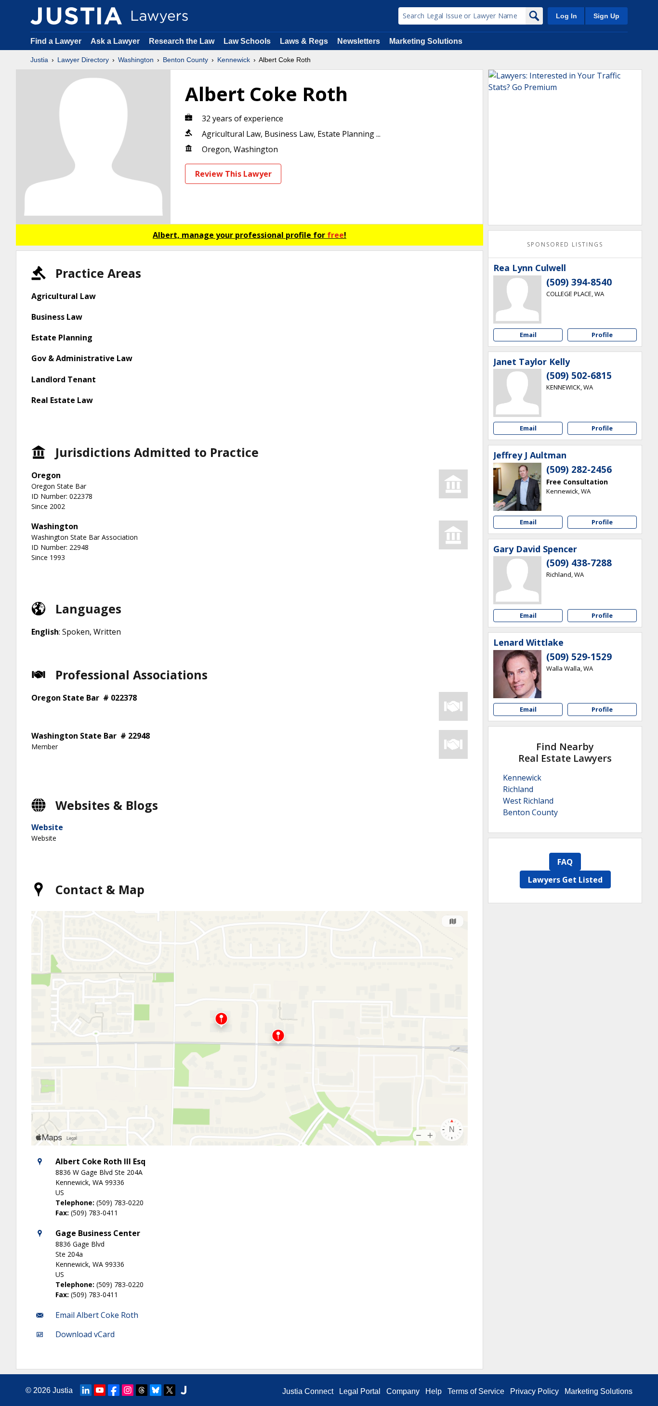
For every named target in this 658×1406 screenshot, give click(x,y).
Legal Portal (360, 1391)
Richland (518, 789)
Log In (566, 16)
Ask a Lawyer (116, 41)
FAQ (565, 862)
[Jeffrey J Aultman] (517, 487)
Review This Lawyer (233, 174)
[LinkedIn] (86, 1390)
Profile (602, 334)
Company (403, 1391)
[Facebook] (113, 1390)
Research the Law (181, 41)
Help (433, 1391)
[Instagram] (127, 1390)
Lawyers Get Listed (565, 879)
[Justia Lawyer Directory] (76, 16)
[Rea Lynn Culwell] (517, 299)
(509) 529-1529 (579, 657)
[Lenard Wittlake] (517, 674)
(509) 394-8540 (579, 282)
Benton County (185, 60)
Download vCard (85, 1334)
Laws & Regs (304, 41)
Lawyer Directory (83, 60)
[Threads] (141, 1390)
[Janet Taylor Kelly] (517, 393)
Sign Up (606, 16)
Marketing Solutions (425, 41)
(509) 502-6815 (579, 375)
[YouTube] (99, 1390)
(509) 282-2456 (579, 469)
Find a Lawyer (55, 41)
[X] (169, 1390)
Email (528, 334)
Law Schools (247, 41)
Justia (39, 60)
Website (47, 827)
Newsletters (358, 41)
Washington (136, 60)
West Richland (528, 800)
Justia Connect (307, 1391)
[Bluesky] (155, 1390)
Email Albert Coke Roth (96, 1315)
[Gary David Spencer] (517, 580)
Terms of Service (475, 1391)
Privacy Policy (534, 1391)
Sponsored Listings (565, 244)
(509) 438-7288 (579, 563)
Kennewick (233, 60)
